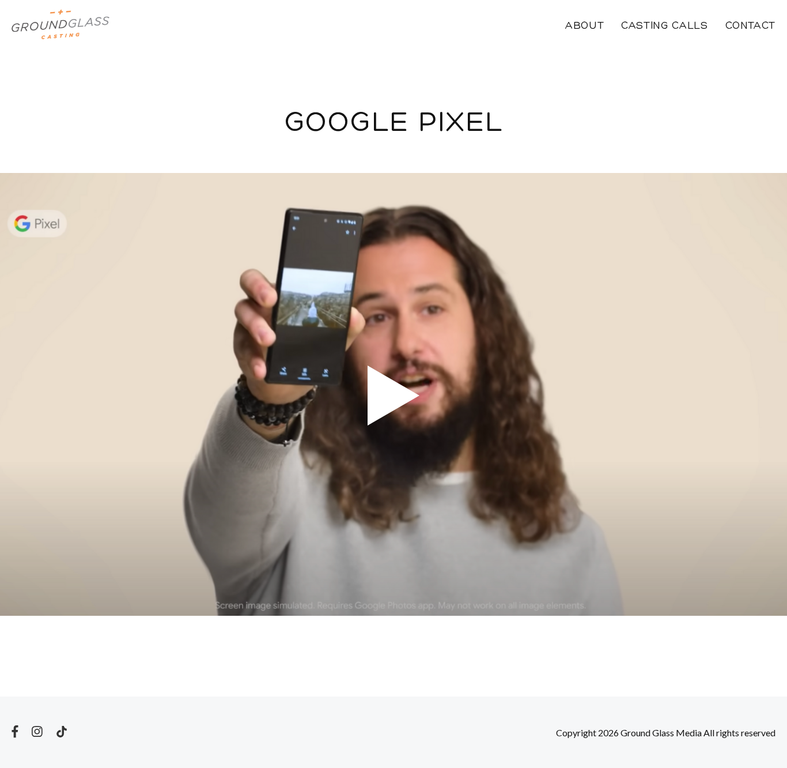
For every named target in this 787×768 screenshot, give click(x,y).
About (584, 26)
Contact (750, 26)
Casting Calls (664, 26)
